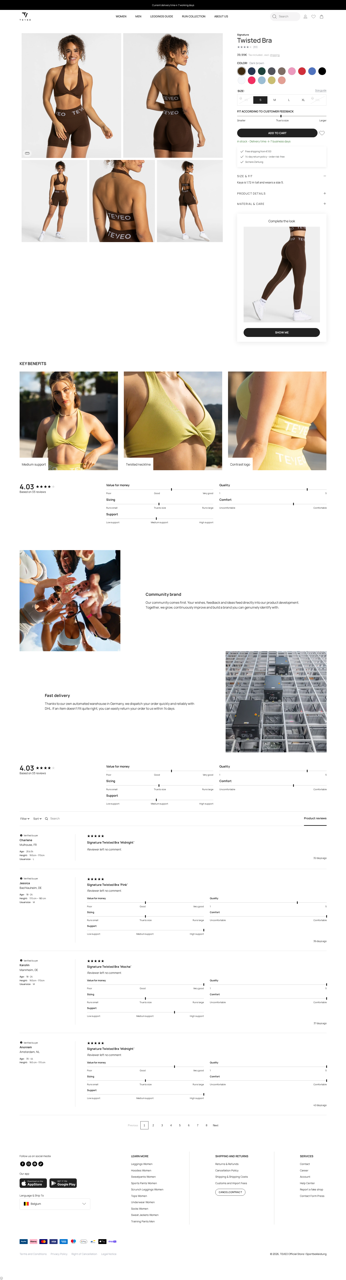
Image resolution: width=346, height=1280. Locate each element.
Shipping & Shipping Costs (231, 1176)
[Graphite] (272, 71)
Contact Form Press (312, 1196)
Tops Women (139, 1196)
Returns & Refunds (227, 1164)
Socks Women (139, 1208)
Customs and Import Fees (231, 1183)
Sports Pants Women (144, 1183)
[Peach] (282, 80)
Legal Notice (109, 1254)
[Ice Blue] (262, 80)
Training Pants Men (143, 1221)
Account (305, 1176)
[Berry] (252, 80)
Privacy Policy (59, 1254)
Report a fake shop (311, 1189)
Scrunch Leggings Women (147, 1189)
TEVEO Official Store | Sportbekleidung (303, 1254)
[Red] (302, 71)
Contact (305, 1164)
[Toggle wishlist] (322, 133)
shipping (275, 55)
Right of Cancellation (84, 1254)
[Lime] (272, 80)
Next (215, 1125)
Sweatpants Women (143, 1176)
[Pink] (292, 71)
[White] (241, 80)
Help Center (307, 1183)
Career (304, 1170)
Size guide (320, 90)
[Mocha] (282, 71)
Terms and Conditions (33, 1254)
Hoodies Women (141, 1170)
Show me (282, 332)
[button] (285, 16)
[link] (322, 17)
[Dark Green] (262, 71)
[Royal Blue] (312, 71)
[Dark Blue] (252, 71)
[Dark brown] (241, 71)
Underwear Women (143, 1202)
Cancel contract (230, 1192)
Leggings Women (141, 1164)
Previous (133, 1125)
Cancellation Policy (227, 1170)
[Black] (322, 71)
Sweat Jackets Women (145, 1215)
